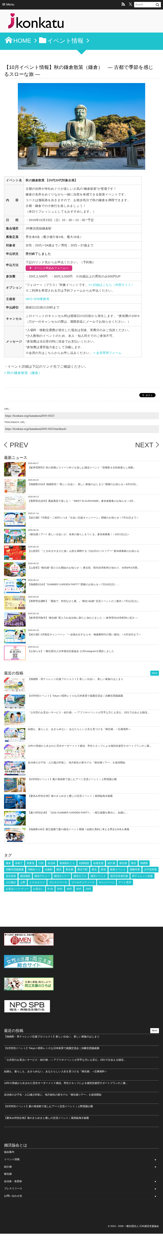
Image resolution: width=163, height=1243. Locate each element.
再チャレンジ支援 (142, 876)
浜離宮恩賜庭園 (15, 869)
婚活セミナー (61, 876)
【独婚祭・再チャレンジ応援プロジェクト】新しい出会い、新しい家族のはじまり (75, 679)
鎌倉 (8, 863)
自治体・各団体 (13, 1181)
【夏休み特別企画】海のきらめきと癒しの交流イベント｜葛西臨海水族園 (70, 795)
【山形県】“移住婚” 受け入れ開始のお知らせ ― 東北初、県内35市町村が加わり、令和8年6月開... (83, 567)
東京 (94, 869)
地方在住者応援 (119, 876)
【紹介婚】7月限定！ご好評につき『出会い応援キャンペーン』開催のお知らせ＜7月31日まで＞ (83, 517)
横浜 (59, 869)
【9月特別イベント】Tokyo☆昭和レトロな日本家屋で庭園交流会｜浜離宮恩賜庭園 (75, 695)
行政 (41, 863)
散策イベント (118, 869)
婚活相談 (25, 876)
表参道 (30, 863)
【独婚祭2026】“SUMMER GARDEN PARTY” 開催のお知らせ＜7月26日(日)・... (73, 584)
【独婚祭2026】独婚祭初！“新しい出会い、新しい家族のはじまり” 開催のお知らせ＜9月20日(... (83, 484)
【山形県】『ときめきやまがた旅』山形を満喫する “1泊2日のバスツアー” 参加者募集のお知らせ (83, 551)
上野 (22, 882)
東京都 (69, 869)
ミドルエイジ (37, 882)
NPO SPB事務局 (37, 299)
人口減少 (11, 882)
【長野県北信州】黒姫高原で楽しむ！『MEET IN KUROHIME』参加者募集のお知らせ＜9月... (81, 500)
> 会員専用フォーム (108, 353)
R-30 (50, 888)
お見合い (38, 888)
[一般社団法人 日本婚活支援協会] (36, 22)
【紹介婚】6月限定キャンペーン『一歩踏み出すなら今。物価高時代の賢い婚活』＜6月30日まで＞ (84, 634)
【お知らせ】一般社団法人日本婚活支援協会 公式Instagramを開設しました (71, 651)
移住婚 (123, 863)
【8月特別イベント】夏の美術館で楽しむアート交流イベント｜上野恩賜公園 (72, 779)
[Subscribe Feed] (123, 4)
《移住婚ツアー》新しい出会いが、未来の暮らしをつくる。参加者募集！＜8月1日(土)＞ (79, 534)
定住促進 (11, 876)
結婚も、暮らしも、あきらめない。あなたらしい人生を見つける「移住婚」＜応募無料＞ (79, 729)
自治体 (51, 863)
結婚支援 (98, 863)
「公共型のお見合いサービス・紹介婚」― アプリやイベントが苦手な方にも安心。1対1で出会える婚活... (88, 712)
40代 (69, 888)
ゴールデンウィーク (83, 882)
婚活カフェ (79, 876)
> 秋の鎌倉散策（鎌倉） (23, 373)
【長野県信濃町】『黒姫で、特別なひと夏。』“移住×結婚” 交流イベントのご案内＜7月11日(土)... (83, 601)
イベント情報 (12, 1159)
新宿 (103, 869)
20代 (88, 888)
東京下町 (82, 869)
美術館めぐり (67, 863)
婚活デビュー (42, 876)
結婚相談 (84, 863)
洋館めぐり (34, 869)
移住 (133, 863)
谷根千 (19, 863)
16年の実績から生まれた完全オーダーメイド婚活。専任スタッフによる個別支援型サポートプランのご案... (90, 745)
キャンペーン (106, 882)
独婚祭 (144, 863)
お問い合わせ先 (13, 1195)
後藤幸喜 (135, 869)
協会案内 (9, 1151)
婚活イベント (98, 876)
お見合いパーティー (17, 888)
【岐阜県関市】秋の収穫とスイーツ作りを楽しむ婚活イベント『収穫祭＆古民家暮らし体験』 (82, 467)
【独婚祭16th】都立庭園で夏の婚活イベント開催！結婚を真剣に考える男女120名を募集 (78, 829)
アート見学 (124, 882)
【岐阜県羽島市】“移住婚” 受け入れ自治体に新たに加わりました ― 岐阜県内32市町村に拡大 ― (83, 617)
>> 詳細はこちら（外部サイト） (111, 285)
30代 (79, 888)
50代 (59, 888)
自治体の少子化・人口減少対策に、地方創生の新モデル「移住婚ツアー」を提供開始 (76, 762)
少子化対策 (150, 869)
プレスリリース (58, 882)
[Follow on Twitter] (130, 4)
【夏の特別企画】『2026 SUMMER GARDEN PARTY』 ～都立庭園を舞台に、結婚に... (78, 812)
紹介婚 (111, 863)
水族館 (48, 869)
